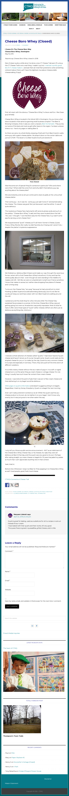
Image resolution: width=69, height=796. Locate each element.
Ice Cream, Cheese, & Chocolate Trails (29, 33)
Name (7, 571)
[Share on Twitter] (12, 485)
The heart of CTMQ (10, 648)
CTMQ (34, 7)
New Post (49, 491)
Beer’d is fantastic (48, 124)
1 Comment (25, 45)
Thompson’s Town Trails (13, 736)
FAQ (12, 753)
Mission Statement (11, 783)
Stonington (41, 493)
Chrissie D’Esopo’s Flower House (29, 771)
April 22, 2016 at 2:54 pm (22, 517)
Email (7, 580)
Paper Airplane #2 (18, 757)
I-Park (16, 767)
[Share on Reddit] (17, 485)
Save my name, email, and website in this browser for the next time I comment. (33, 601)
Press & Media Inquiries (11, 633)
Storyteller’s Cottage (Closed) (24, 762)
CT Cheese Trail (32, 493)
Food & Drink (12, 33)
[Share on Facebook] (7, 485)
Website (8, 590)
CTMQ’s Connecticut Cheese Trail (17, 479)
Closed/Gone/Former (20, 493)
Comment (9, 551)
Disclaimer (48, 779)
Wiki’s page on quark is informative (17, 386)
